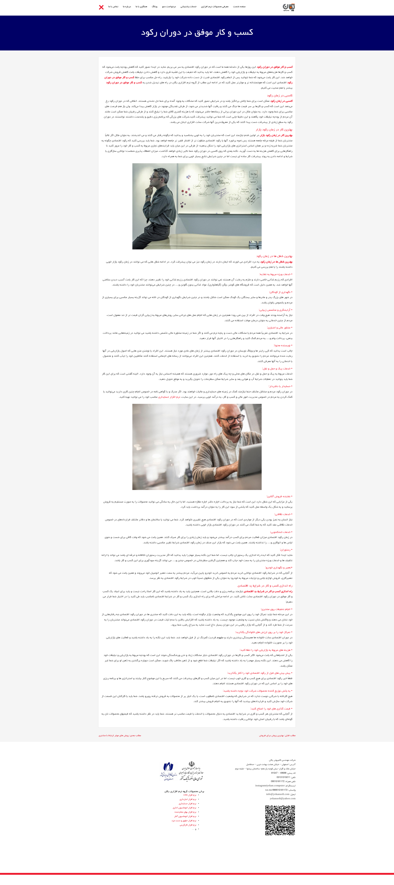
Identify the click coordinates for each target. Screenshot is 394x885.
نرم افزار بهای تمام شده (185, 812)
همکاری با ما (141, 6)
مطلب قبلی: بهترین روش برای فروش (277, 735)
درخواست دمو (169, 6)
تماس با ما (113, 6)
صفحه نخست (239, 6)
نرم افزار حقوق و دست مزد (184, 820)
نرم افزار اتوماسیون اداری (184, 807)
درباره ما (127, 6)
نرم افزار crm (189, 795)
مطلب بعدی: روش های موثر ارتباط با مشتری (120, 735)
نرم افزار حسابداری (169, 397)
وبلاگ (154, 6)
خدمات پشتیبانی (188, 6)
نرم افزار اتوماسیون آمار (185, 816)
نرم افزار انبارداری (188, 799)
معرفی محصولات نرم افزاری (214, 6)
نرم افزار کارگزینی (188, 825)
